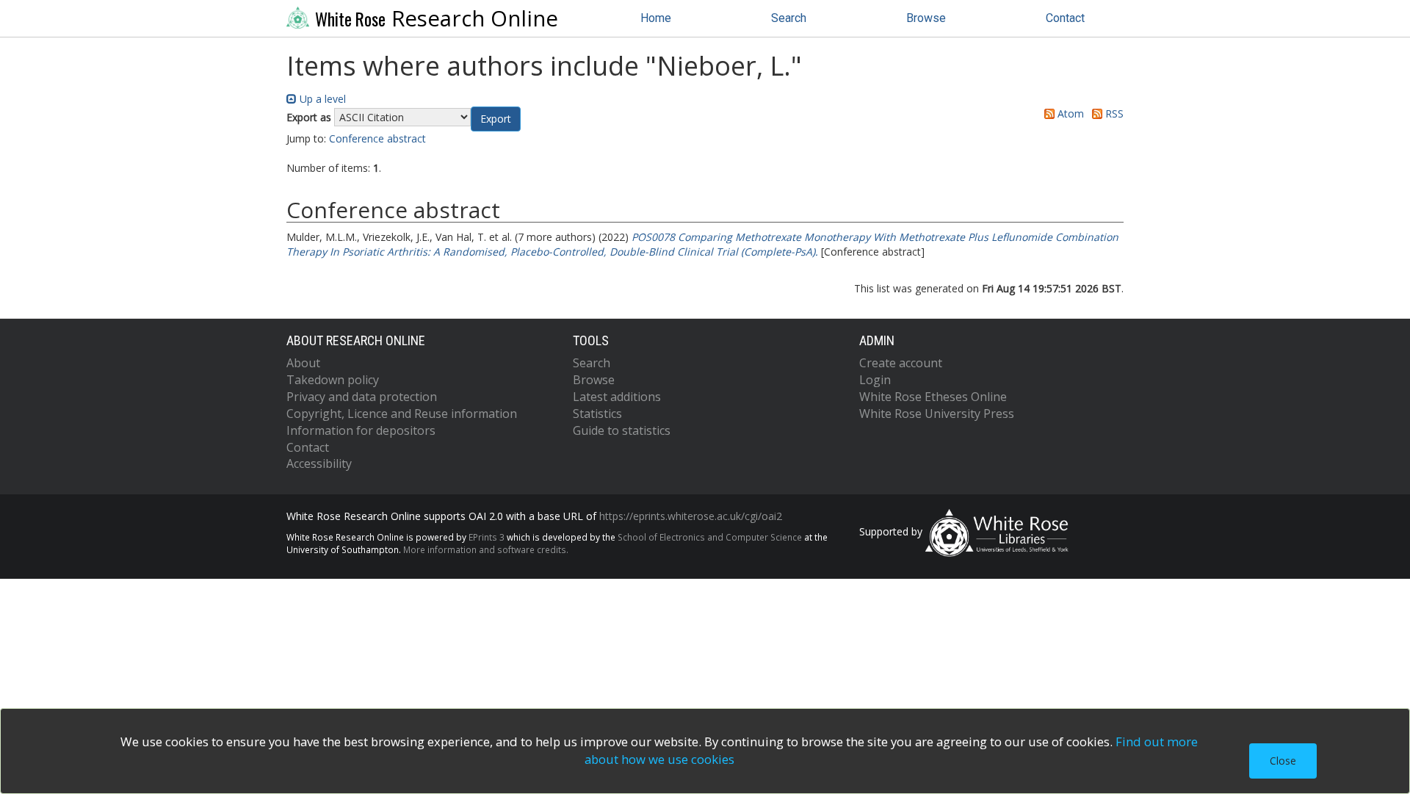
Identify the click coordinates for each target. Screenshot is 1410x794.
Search (788, 18)
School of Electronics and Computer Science (710, 537)
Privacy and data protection (361, 397)
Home (655, 18)
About (303, 363)
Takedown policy (332, 380)
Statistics (597, 413)
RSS (1113, 113)
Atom (1069, 113)
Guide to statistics (621, 430)
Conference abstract (377, 138)
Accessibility (319, 463)
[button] (496, 119)
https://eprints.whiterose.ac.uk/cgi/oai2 (690, 516)
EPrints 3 (487, 537)
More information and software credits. (485, 549)
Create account (900, 363)
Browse (926, 18)
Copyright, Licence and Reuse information (401, 413)
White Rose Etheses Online (933, 397)
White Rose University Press (936, 413)
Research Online (436, 18)
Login (875, 380)
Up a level (321, 99)
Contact (1065, 18)
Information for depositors (360, 430)
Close (1283, 761)
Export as (308, 117)
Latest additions (617, 397)
